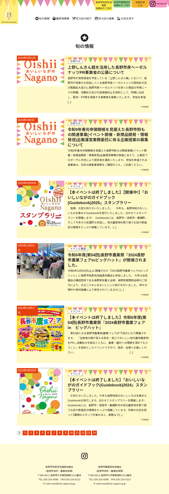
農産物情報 (60, 18)
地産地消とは (140, 4)
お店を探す (125, 18)
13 (88, 432)
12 (82, 432)
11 (77, 432)
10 (71, 432)
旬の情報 (42, 18)
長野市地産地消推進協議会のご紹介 (104, 5)
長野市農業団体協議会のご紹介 (122, 4)
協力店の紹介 (82, 18)
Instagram (161, 3)
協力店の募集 (104, 18)
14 (94, 432)
